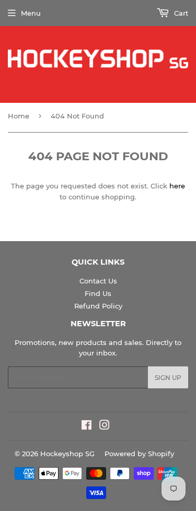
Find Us (98, 293)
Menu (31, 13)
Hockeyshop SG (67, 453)
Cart (180, 13)
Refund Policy (98, 306)
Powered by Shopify (139, 453)
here (177, 186)
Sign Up (168, 378)
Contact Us (98, 281)
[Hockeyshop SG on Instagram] (104, 426)
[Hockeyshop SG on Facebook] (86, 426)
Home (18, 116)
